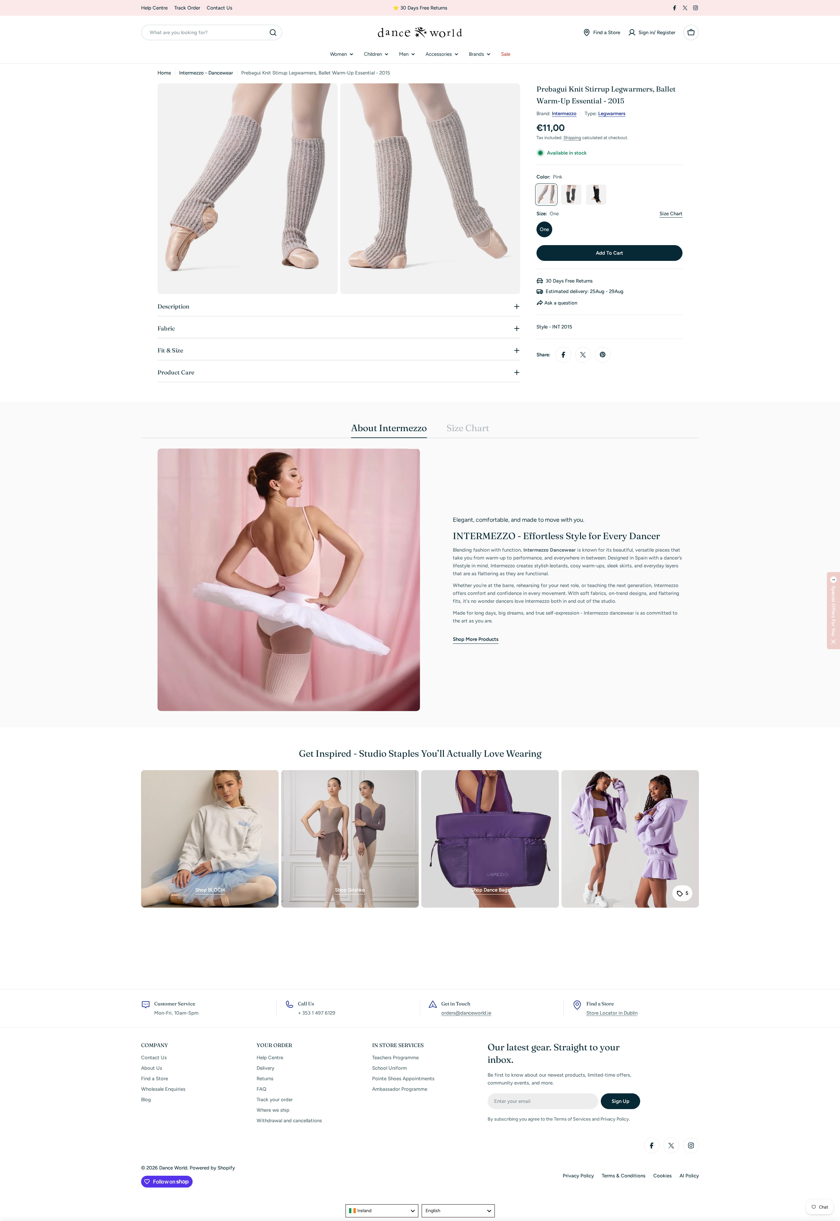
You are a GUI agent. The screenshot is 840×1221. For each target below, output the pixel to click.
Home (164, 73)
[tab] (389, 430)
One (544, 229)
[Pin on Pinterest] (603, 355)
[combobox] (211, 32)
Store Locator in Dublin (612, 1013)
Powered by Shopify (212, 1168)
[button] (833, 610)
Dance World (173, 1168)
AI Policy (689, 1176)
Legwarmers (611, 113)
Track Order (187, 8)
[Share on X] (583, 355)
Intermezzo (564, 113)
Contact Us (219, 8)
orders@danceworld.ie (466, 1013)
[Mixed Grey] (571, 194)
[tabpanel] (420, 580)
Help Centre (154, 8)
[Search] (273, 32)
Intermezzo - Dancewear (206, 73)
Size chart (671, 214)
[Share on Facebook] (563, 355)
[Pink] (546, 194)
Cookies (662, 1176)
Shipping (572, 137)
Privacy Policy (578, 1176)
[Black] (596, 194)
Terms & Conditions (623, 1176)
